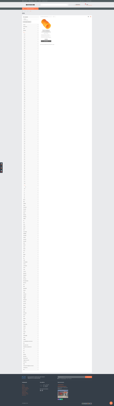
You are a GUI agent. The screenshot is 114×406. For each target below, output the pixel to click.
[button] (1, 171)
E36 (24, 54)
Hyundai (24, 241)
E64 (24, 72)
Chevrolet (24, 207)
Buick (24, 199)
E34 (24, 52)
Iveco (24, 250)
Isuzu (24, 246)
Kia (23, 258)
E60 (24, 66)
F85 (24, 170)
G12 (24, 181)
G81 (24, 188)
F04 (24, 114)
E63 (24, 70)
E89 (24, 99)
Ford (24, 224)
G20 (24, 183)
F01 (24, 108)
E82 (24, 86)
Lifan (24, 269)
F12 (24, 123)
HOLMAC (24, 235)
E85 (24, 92)
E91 (24, 103)
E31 (24, 48)
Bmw (25, 11)
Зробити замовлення (89, 5)
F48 (24, 163)
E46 (24, 59)
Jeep (24, 256)
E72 (24, 83)
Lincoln (24, 271)
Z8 (24, 197)
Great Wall (25, 231)
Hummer (24, 239)
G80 (27, 11)
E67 (24, 77)
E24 (24, 41)
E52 (24, 61)
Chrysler (24, 209)
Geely (24, 226)
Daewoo (24, 214)
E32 (24, 50)
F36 (24, 152)
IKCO (24, 243)
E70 (24, 79)
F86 (24, 172)
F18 (24, 130)
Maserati (24, 273)
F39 (24, 154)
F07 (24, 117)
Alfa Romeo (25, 26)
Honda (24, 237)
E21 (24, 37)
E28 (24, 43)
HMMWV (24, 233)
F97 (24, 177)
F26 (24, 141)
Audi (24, 28)
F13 (24, 125)
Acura (24, 24)
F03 (24, 112)
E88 (24, 97)
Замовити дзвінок (77, 5)
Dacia (24, 212)
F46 (24, 161)
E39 (24, 57)
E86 (24, 94)
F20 (24, 132)
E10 (24, 34)
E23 (24, 39)
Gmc (24, 229)
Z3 (24, 194)
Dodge (24, 218)
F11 (24, 121)
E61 (24, 68)
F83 (24, 168)
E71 (24, 81)
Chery (24, 205)
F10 (24, 119)
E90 (24, 101)
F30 (24, 143)
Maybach (24, 275)
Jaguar (24, 254)
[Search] (67, 5)
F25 (24, 139)
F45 (24, 159)
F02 (24, 110)
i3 (24, 190)
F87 (24, 174)
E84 (24, 90)
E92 (24, 105)
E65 (24, 74)
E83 (24, 88)
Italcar (24, 248)
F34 (24, 150)
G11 (24, 179)
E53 (24, 63)
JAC (23, 252)
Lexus (24, 267)
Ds (23, 220)
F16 (24, 128)
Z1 (24, 192)
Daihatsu (24, 216)
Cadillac (24, 203)
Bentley (24, 30)
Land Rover (25, 265)
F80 (24, 165)
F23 (24, 137)
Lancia (24, 263)
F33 (24, 148)
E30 (24, 46)
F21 (24, 134)
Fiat (24, 222)
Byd (24, 201)
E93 (24, 106)
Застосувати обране (27, 21)
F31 (24, 145)
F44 (24, 157)
